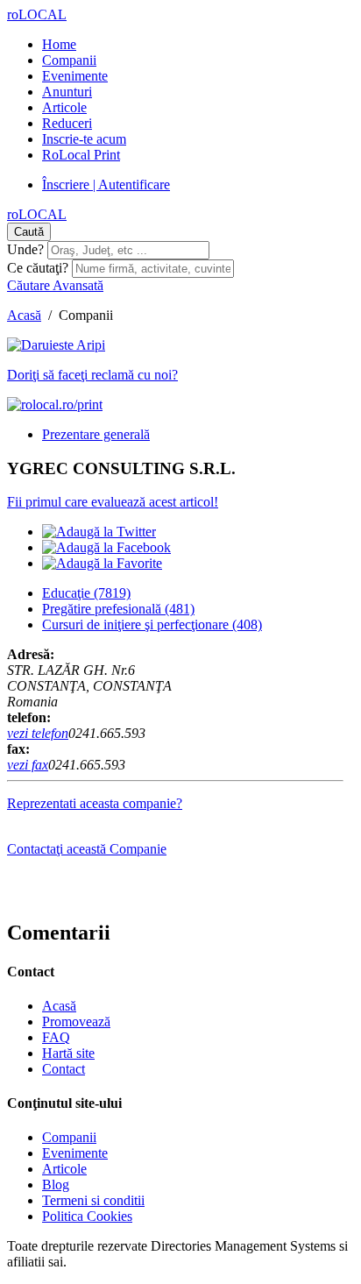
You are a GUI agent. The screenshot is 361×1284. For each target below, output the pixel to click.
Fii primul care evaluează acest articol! (112, 501)
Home (59, 44)
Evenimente (75, 75)
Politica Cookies (87, 1216)
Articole (64, 107)
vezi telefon (37, 733)
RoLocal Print (81, 154)
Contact (63, 1068)
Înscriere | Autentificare (106, 184)
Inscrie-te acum (84, 138)
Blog (55, 1184)
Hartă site (68, 1053)
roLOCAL (37, 14)
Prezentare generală (96, 434)
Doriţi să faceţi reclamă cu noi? (92, 374)
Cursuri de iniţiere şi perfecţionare (152, 624)
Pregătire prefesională (118, 608)
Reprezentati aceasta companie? (94, 803)
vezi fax (27, 764)
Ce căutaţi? (37, 267)
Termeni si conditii (93, 1200)
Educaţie (86, 592)
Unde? (25, 249)
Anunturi (67, 91)
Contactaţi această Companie (86, 848)
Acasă (24, 315)
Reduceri (67, 123)
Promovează (76, 1021)
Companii (69, 60)
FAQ (56, 1037)
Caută (29, 231)
